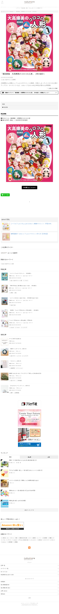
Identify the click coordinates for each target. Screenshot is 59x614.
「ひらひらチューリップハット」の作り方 (19, 385)
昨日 (10, 457)
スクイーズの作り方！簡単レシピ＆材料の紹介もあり (24, 480)
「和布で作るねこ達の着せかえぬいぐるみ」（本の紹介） (23, 285)
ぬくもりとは (4, 571)
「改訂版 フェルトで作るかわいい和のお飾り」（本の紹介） (24, 310)
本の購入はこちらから (29, 187)
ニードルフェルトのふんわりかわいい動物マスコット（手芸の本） (31, 223)
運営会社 (3, 594)
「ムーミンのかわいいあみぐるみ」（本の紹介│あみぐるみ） (24, 298)
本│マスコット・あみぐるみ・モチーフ (24, 275)
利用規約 (3, 581)
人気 (49, 457)
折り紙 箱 (18, 462)
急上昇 (29, 457)
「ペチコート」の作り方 (15, 361)
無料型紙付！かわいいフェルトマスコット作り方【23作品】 (29, 234)
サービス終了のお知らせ (15, 338)
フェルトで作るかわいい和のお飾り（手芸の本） (21, 320)
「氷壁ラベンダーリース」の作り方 (17, 348)
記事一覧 (3, 565)
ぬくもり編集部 (12, 253)
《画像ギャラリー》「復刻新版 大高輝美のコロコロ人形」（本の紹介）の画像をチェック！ (29, 93)
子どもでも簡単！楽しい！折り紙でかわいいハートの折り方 (25, 470)
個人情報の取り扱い (5, 587)
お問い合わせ (4, 590)
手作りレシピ (19, 363)
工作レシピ (18, 351)
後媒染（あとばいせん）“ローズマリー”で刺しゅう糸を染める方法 (25, 373)
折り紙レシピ (12, 462)
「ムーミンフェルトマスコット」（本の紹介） (20, 273)
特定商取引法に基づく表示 (7, 574)
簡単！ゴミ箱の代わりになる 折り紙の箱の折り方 (23, 460)
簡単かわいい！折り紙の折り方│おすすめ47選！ (22, 490)
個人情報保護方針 (5, 584)
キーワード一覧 (4, 568)
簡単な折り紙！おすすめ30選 (17, 500)
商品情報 (5, 107)
